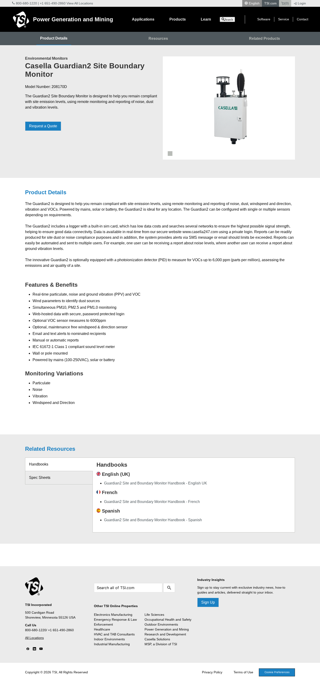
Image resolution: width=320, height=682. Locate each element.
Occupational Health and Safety (168, 619)
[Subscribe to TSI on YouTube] (41, 649)
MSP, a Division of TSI (161, 644)
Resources (158, 38)
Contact (302, 19)
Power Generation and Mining (73, 19)
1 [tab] (170, 153)
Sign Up (208, 602)
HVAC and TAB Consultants (114, 634)
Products (177, 19)
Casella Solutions (157, 639)
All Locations (34, 638)
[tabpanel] (229, 108)
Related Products (264, 38)
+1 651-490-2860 (53, 3)
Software (263, 19)
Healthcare (102, 629)
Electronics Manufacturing (113, 614)
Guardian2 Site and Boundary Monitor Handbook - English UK (155, 483)
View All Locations (80, 3)
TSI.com (270, 3)
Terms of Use (243, 672)
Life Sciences (154, 614)
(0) (287, 3)
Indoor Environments (109, 639)
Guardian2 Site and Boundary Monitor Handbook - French (152, 502)
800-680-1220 (26, 3)
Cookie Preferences (277, 672)
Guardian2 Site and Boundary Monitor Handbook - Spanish (153, 520)
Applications (143, 19)
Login (302, 3)
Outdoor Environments (161, 624)
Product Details (53, 38)
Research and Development (165, 634)
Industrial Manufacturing (112, 644)
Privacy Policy (212, 672)
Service (283, 19)
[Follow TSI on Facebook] (28, 649)
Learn (206, 19)
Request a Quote (43, 126)
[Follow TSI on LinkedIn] (34, 649)
